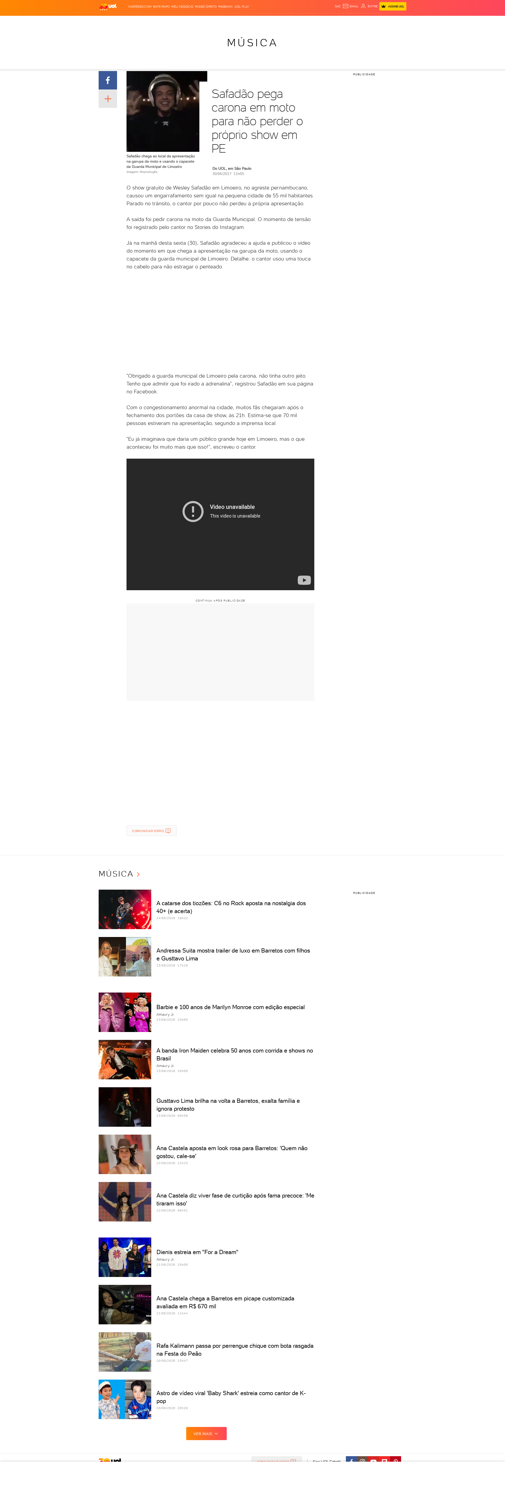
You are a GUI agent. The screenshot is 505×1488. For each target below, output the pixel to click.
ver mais (203, 1434)
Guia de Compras (397, 21)
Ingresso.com (140, 6)
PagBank (225, 6)
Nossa (344, 21)
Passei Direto (206, 6)
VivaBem (291, 21)
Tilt (303, 21)
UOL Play (241, 6)
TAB (354, 21)
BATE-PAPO (161, 6)
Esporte (240, 21)
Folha (226, 21)
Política (175, 21)
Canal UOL (327, 21)
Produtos (109, 21)
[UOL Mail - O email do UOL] (350, 6)
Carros (192, 21)
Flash (125, 21)
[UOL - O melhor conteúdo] (108, 6)
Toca (375, 21)
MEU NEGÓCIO (182, 6)
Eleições (140, 21)
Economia (210, 21)
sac (338, 6)
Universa (273, 21)
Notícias (158, 21)
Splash (256, 21)
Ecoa (312, 21)
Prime (364, 21)
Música (252, 42)
